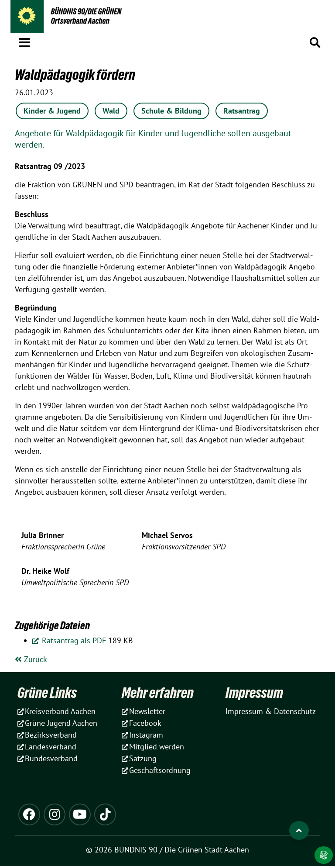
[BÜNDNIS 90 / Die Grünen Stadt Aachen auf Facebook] (29, 814)
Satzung (143, 758)
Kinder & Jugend (52, 111)
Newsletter (147, 711)
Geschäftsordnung (160, 770)
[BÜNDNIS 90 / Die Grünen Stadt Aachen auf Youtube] (80, 814)
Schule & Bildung (171, 111)
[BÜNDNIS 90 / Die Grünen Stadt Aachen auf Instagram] (54, 814)
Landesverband (50, 747)
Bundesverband (51, 758)
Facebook (145, 723)
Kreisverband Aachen (60, 711)
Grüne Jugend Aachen (61, 723)
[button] (24, 41)
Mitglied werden (156, 747)
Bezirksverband (51, 735)
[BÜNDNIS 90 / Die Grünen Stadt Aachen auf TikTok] (105, 814)
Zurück (34, 659)
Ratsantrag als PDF (73, 640)
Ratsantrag (241, 111)
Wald (111, 111)
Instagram (146, 735)
